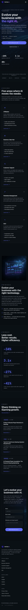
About (3, 577)
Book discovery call (13, 529)
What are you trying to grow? (11, 520)
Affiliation (3, 561)
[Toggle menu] (25, 2)
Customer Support (5, 565)
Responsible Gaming (6, 595)
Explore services (13, 46)
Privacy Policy (5, 591)
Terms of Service (5, 593)
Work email (7, 514)
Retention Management (6, 568)
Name (6, 508)
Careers (3, 581)
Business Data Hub (6, 563)
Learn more (5, 128)
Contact (3, 584)
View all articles (5, 412)
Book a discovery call (13, 42)
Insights (3, 579)
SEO (2, 570)
